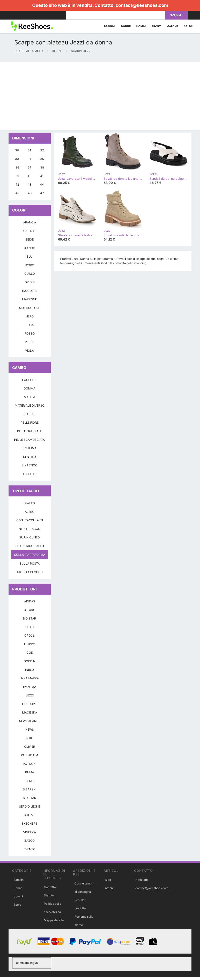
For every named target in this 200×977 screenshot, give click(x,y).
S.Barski (29, 789)
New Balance (29, 721)
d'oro (29, 265)
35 (42, 159)
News (29, 729)
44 (42, 184)
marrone (29, 299)
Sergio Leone (29, 806)
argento (29, 231)
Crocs (29, 635)
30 (17, 150)
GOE (30, 652)
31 (29, 150)
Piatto (29, 503)
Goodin (29, 661)
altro (29, 512)
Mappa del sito (54, 920)
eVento (29, 849)
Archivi (109, 888)
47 (42, 193)
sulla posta (30, 563)
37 (29, 167)
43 (29, 184)
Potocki (29, 764)
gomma (29, 388)
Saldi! (188, 26)
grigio (30, 282)
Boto (29, 627)
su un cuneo (29, 537)
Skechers (29, 823)
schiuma (30, 448)
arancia (29, 222)
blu (29, 256)
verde (29, 342)
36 (17, 167)
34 (29, 159)
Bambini (18, 880)
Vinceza (29, 832)
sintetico (29, 465)
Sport (17, 904)
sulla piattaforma (29, 555)
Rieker (30, 781)
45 (17, 193)
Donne (17, 888)
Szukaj (176, 15)
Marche (172, 26)
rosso (29, 333)
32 (42, 150)
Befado (29, 610)
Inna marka (29, 678)
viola (29, 350)
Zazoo (29, 840)
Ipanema (29, 687)
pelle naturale (29, 431)
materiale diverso (29, 405)
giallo (29, 273)
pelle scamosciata (29, 439)
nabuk (29, 414)
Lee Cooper (29, 704)
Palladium (29, 755)
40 (29, 176)
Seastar (29, 798)
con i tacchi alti (29, 520)
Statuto (49, 895)
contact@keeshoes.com (142, 5)
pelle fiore (30, 422)
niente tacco (29, 529)
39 (17, 176)
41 (42, 176)
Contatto (50, 887)
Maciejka (29, 712)
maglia (29, 397)
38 (42, 167)
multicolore (29, 308)
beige (29, 239)
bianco (29, 248)
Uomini (18, 896)
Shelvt (29, 815)
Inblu (29, 670)
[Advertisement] (100, 96)
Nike (29, 738)
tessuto (30, 474)
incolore (29, 291)
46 (29, 193)
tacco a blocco (30, 572)
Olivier (29, 746)
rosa (30, 325)
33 (17, 159)
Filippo (29, 644)
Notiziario (142, 880)
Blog (108, 880)
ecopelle (29, 380)
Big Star (29, 618)
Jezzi (30, 695)
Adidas (29, 601)
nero (30, 316)
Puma (29, 772)
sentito (29, 457)
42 (17, 184)
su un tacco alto (29, 546)
